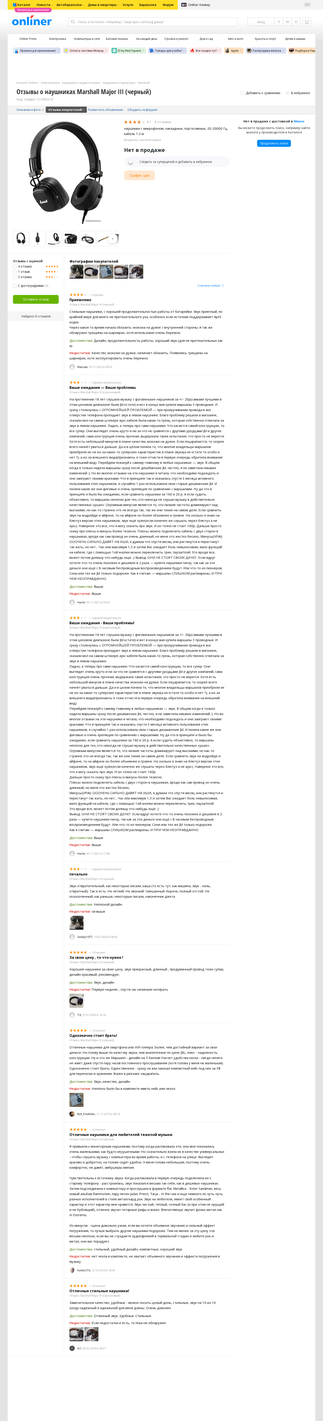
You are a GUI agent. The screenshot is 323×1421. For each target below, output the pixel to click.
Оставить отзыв (36, 299)
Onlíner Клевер (199, 5)
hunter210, (84, 1270)
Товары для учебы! (168, 51)
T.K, (79, 1015)
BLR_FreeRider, (86, 1114)
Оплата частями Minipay (87, 51)
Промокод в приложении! (38, 51)
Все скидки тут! (206, 51)
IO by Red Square (129, 51)
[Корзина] (306, 21)
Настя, (81, 602)
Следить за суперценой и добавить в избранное (176, 162)
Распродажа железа (267, 51)
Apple (235, 51)
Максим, (82, 367)
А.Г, (79, 1348)
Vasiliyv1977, (85, 937)
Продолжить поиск (274, 143)
